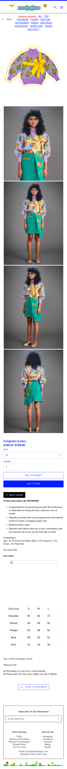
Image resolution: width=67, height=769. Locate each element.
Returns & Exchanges (19, 741)
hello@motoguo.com (38, 751)
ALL (40, 16)
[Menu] (61, 7)
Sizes (5, 449)
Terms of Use (19, 747)
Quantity (6, 461)
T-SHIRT (34, 19)
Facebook (48, 739)
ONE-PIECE (46, 23)
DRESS (34, 23)
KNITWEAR (22, 19)
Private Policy (19, 744)
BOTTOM (45, 19)
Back (9, 19)
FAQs (19, 736)
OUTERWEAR (22, 23)
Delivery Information (19, 739)
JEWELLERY (36, 26)
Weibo (48, 744)
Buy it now (33, 484)
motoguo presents (27, 16)
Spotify (47, 747)
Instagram (48, 736)
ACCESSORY (21, 26)
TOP (46, 16)
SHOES (48, 26)
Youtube (48, 741)
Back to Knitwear (35, 687)
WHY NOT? (33, 29)
